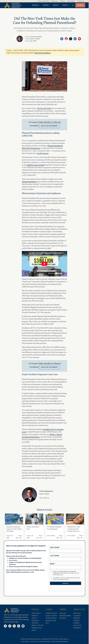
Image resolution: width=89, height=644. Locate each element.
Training (76, 623)
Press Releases (65, 616)
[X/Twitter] (70, 38)
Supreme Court (51, 613)
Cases (45, 5)
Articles (62, 613)
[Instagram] (66, 38)
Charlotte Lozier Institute (35, 165)
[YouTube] (79, 38)
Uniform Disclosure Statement (59, 641)
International (71, 1)
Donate (80, 5)
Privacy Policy (25, 641)
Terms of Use (33, 641)
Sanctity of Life (37, 625)
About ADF (77, 613)
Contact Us (81, 1)
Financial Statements (44, 641)
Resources (54, 1)
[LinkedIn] (75, 38)
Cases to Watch (51, 616)
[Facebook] (61, 38)
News (55, 5)
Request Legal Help (43, 1)
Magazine (62, 618)
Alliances (77, 616)
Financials (77, 628)
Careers (62, 1)
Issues (35, 5)
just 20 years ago (42, 153)
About (65, 5)
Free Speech (36, 613)
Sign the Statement (49, 126)
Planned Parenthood (29, 181)
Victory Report (51, 618)
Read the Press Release (43, 53)
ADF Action (77, 625)
